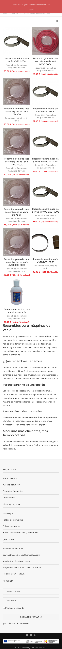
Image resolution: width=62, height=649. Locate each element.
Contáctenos (9, 497)
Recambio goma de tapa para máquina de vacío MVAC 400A (16, 161)
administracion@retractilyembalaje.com (21, 555)
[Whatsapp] (35, 634)
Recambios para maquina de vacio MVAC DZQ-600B (45, 210)
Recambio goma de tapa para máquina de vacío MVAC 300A (45, 61)
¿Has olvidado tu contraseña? (17, 623)
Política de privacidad (13, 520)
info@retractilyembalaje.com (16, 561)
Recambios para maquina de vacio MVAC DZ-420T (45, 160)
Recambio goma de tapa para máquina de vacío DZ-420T (16, 212)
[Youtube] (27, 634)
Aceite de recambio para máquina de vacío (17, 311)
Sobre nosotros (10, 478)
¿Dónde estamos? (11, 484)
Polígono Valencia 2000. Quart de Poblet (22, 567)
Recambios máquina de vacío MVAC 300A (16, 60)
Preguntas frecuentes (13, 491)
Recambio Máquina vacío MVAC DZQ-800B (45, 260)
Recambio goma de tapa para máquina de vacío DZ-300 (16, 111)
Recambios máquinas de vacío (17, 66)
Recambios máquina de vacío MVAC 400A (45, 110)
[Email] (31, 634)
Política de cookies (11, 526)
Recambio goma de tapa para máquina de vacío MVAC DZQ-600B (16, 262)
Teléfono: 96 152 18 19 (13, 548)
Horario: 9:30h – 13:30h (14, 573)
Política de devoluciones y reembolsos (20, 532)
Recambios (11, 65)
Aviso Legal (8, 513)
